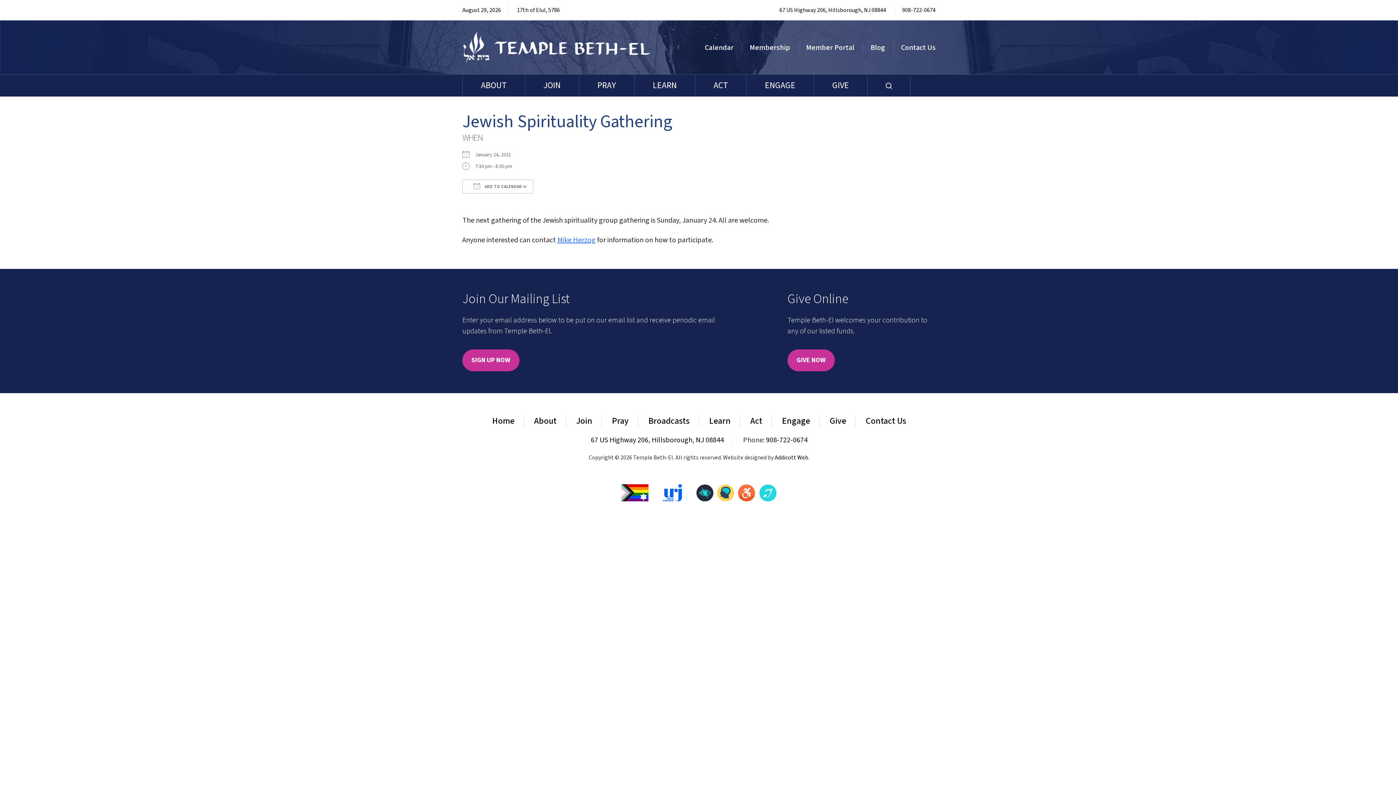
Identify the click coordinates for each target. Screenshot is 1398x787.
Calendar (719, 48)
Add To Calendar (503, 186)
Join (552, 85)
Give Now (811, 360)
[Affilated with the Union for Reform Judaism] (672, 493)
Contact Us (918, 48)
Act (721, 85)
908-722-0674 (919, 10)
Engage (780, 85)
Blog (877, 48)
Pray (606, 85)
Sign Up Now (490, 360)
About (494, 85)
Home (503, 421)
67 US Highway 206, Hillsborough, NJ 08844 (832, 10)
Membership (770, 48)
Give (840, 85)
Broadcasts (669, 421)
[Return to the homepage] (556, 47)
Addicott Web (791, 458)
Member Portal (830, 48)
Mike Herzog (576, 240)
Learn (665, 85)
